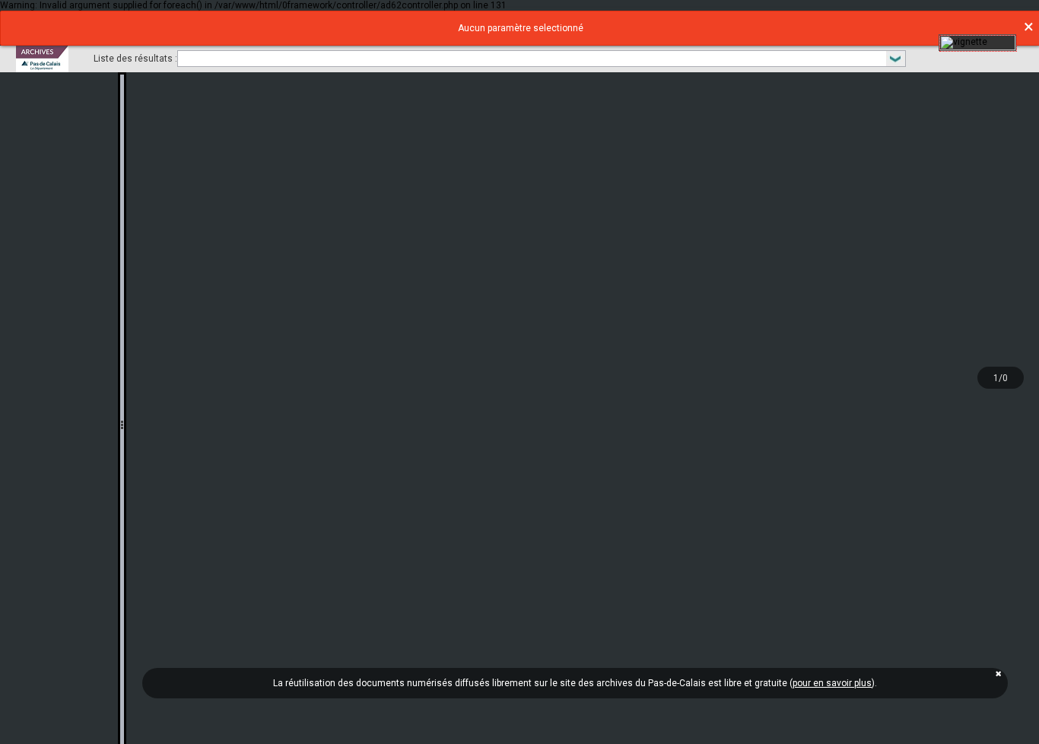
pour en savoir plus (832, 683)
